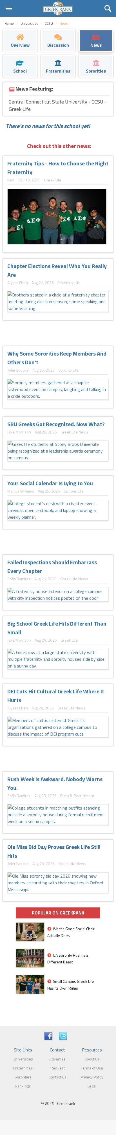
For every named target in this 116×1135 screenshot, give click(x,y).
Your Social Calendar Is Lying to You (50, 483)
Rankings (23, 1086)
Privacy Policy (92, 1077)
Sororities (23, 1077)
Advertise (57, 1059)
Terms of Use (92, 1068)
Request (57, 1068)
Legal (92, 1086)
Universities (23, 1059)
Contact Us (57, 1077)
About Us (92, 1059)
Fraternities (23, 1068)
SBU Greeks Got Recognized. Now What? (56, 424)
